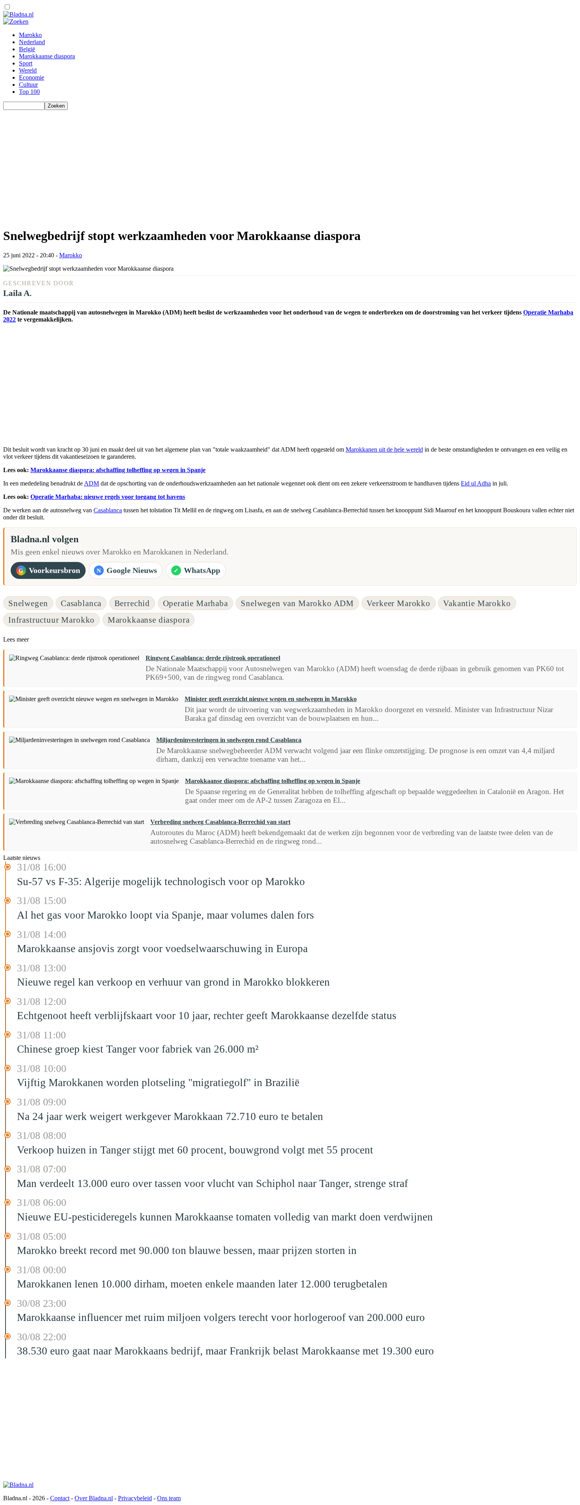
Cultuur (28, 84)
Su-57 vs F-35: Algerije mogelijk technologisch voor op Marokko (161, 881)
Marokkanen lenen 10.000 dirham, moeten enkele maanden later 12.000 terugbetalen (202, 1284)
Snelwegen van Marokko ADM (297, 603)
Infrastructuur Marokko (51, 619)
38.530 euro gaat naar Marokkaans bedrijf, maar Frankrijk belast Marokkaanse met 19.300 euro (225, 1351)
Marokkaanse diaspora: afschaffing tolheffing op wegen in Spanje (118, 470)
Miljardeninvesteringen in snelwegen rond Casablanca (228, 740)
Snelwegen (28, 603)
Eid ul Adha (476, 483)
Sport (25, 63)
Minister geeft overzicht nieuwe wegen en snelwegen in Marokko (271, 699)
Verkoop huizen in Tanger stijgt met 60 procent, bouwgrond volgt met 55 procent (195, 1150)
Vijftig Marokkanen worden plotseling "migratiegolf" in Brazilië (158, 1082)
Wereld (28, 70)
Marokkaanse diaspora (47, 56)
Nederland (32, 42)
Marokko (30, 35)
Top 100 (29, 91)
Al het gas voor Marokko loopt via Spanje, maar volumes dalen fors (165, 915)
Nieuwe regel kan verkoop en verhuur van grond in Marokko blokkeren (173, 982)
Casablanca (108, 510)
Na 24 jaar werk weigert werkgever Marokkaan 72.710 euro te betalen (170, 1116)
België (27, 49)
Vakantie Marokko (477, 603)
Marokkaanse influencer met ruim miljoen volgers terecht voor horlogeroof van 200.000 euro (221, 1317)
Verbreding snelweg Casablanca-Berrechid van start (220, 822)
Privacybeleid (135, 1498)
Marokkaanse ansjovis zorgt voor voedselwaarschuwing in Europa (162, 948)
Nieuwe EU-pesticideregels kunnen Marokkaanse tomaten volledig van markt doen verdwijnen (225, 1217)
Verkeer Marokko (398, 603)
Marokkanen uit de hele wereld (384, 449)
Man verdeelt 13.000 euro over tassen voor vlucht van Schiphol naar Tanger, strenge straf (212, 1183)
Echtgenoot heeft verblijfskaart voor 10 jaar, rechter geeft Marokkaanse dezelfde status (207, 1015)
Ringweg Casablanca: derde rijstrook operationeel (213, 658)
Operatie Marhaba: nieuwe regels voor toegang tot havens (107, 496)
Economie (31, 77)
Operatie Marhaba (195, 603)
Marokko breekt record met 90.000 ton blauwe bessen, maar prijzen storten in (187, 1250)
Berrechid (132, 603)
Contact (59, 1498)
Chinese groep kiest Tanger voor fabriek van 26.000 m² (137, 1049)
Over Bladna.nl (94, 1498)
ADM (91, 483)
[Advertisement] (240, 165)
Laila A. (17, 293)
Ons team (169, 1498)
